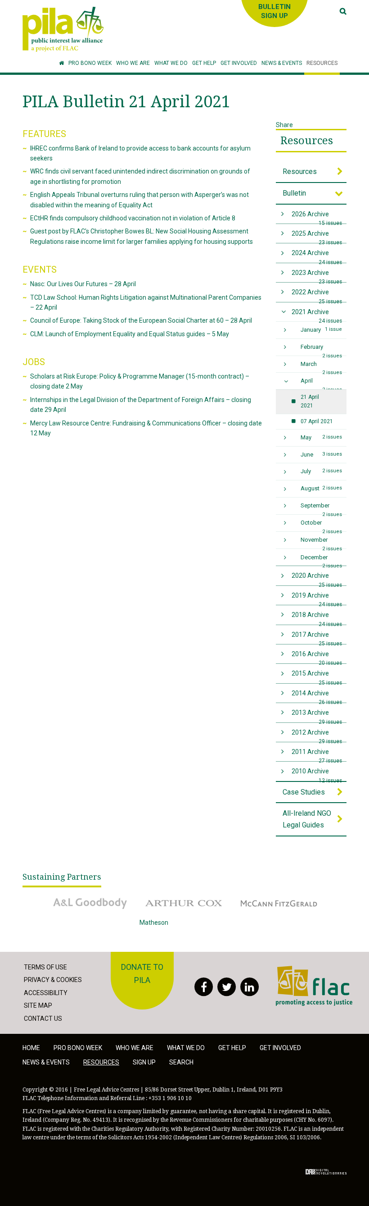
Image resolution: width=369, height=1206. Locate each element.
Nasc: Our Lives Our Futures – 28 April (83, 284)
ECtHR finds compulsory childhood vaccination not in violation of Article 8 (132, 218)
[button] (133, 63)
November (321, 542)
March (321, 367)
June (321, 454)
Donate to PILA (142, 973)
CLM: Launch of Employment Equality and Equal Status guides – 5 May (129, 334)
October (321, 525)
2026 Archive (317, 217)
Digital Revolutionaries (326, 1171)
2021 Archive (317, 314)
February (321, 349)
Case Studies (304, 792)
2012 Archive (317, 735)
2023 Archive (317, 275)
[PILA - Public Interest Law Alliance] (63, 29)
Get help (232, 1047)
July (321, 471)
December (321, 560)
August (321, 488)
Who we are (134, 1047)
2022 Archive (317, 295)
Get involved (280, 1047)
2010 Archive (317, 774)
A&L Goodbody (66, 896)
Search (181, 1062)
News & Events (46, 1062)
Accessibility (46, 992)
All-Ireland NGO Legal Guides (307, 819)
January (321, 329)
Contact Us (43, 1018)
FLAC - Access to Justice (311, 970)
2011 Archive (317, 754)
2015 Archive (317, 676)
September (321, 508)
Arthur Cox (155, 896)
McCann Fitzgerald (260, 896)
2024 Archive (317, 255)
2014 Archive (317, 696)
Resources (306, 140)
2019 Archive (317, 598)
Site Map (38, 1005)
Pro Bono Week (78, 1047)
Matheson (154, 922)
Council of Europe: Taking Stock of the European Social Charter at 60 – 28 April (141, 320)
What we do (186, 1047)
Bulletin (294, 193)
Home (31, 1047)
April (321, 383)
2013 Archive (317, 715)
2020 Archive (317, 578)
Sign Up (144, 1062)
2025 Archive (317, 236)
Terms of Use (45, 967)
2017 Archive (317, 637)
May (321, 437)
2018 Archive (317, 617)
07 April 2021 (317, 421)
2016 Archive (317, 656)
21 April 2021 (310, 401)
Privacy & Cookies (53, 979)
